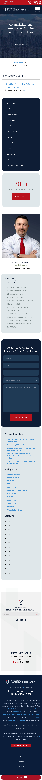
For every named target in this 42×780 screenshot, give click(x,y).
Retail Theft (11, 497)
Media (21, 62)
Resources (21, 761)
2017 (7, 556)
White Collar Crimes (13, 143)
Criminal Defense (13, 474)
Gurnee (25, 709)
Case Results (21, 196)
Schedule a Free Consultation (21, 43)
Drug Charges (11, 120)
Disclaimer (21, 757)
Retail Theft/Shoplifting (14, 160)
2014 (7, 569)
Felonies (9, 148)
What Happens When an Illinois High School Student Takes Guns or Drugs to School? (21, 455)
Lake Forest (16, 712)
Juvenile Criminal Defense (17, 490)
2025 (7, 525)
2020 (7, 547)
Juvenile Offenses (12, 126)
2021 (7, 543)
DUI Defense (10, 109)
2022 (7, 538)
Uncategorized (12, 507)
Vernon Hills (12, 720)
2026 (7, 521)
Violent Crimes (11, 137)
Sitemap (21, 766)
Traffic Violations (12, 114)
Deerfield (11, 709)
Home (16, 62)
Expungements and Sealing (15, 165)
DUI (25, 90)
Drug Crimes (11, 480)
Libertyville (6, 714)
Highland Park (34, 709)
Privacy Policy (21, 752)
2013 (7, 573)
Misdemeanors (11, 154)
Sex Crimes (11, 500)
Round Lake (34, 717)
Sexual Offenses (12, 131)
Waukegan (21, 720)
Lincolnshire (15, 714)
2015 (7, 564)
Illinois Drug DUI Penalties (16, 445)
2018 (7, 551)
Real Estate (11, 494)
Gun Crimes (11, 487)
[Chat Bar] (21, 777)
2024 (7, 530)
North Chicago (34, 714)
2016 (7, 560)
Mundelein (24, 714)
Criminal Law (11, 103)
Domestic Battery (14, 477)
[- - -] (37, 8)
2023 (7, 534)
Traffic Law (11, 503)
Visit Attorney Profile (22, 268)
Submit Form (21, 418)
